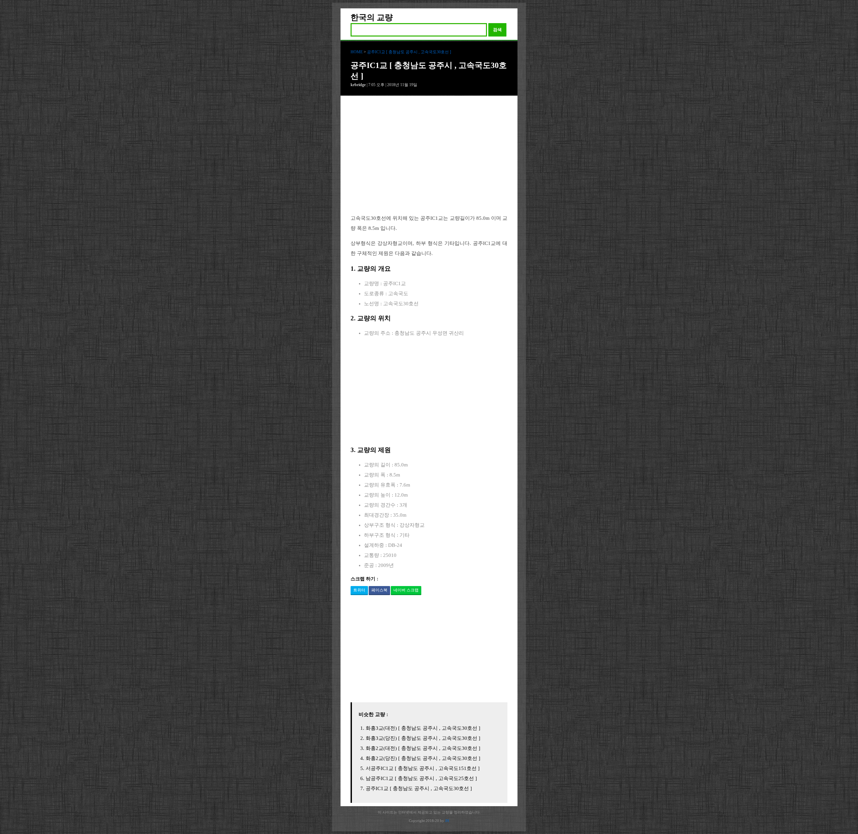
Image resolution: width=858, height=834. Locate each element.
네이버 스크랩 (406, 590)
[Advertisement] (429, 160)
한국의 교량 (372, 17)
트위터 (359, 590)
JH (447, 821)
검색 (497, 29)
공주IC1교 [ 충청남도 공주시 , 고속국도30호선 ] (409, 52)
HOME (357, 52)
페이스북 (379, 590)
